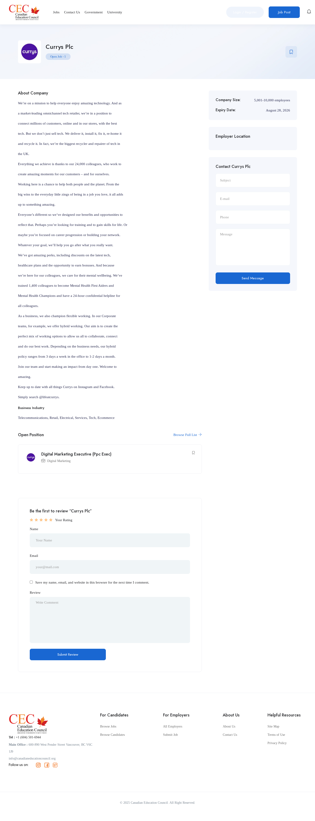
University (114, 12)
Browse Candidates (112, 734)
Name (34, 529)
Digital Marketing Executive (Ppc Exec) (76, 454)
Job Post (284, 12)
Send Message (253, 278)
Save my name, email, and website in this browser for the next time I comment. (92, 582)
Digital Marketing (59, 461)
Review (35, 592)
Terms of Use (276, 734)
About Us (229, 726)
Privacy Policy (277, 743)
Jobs (56, 12)
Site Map (273, 726)
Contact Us (72, 12)
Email (34, 556)
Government (94, 12)
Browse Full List (185, 435)
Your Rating (63, 520)
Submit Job (170, 734)
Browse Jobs (108, 726)
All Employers (172, 726)
